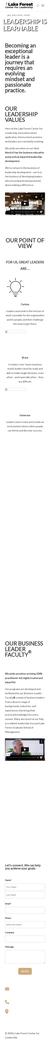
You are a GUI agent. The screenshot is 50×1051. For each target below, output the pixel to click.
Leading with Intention (17, 807)
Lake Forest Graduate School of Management (22, 854)
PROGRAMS (12, 798)
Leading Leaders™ (15, 811)
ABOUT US (11, 824)
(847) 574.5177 (19, 1001)
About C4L (11, 828)
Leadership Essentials (17, 803)
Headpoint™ (11, 816)
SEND (25, 971)
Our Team (10, 833)
